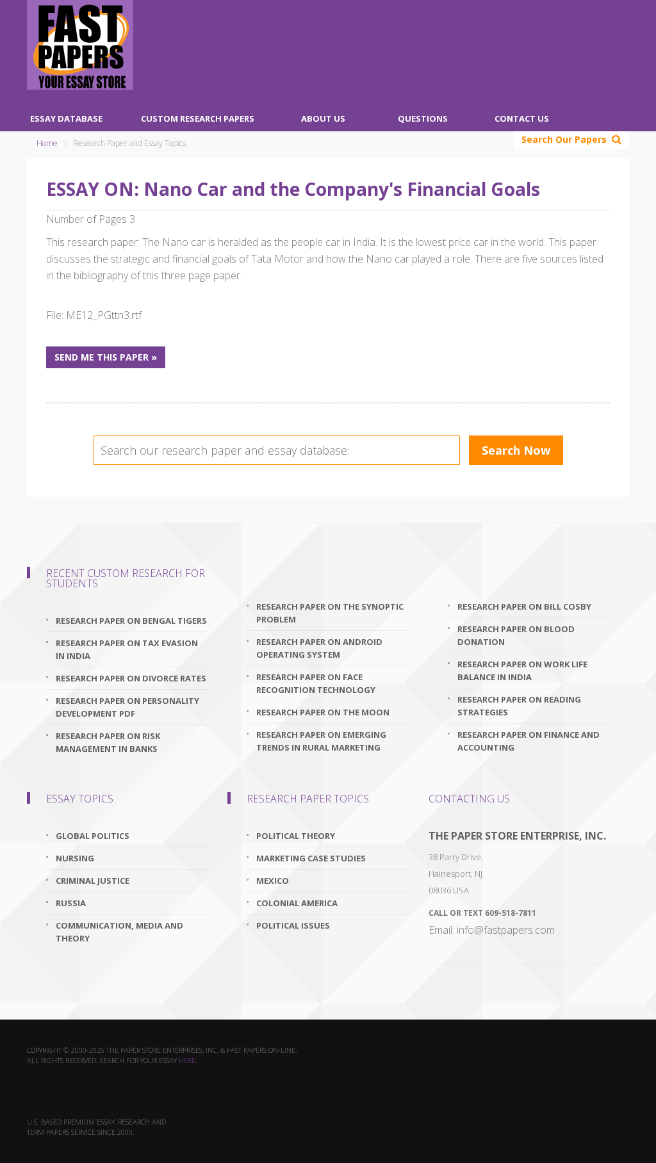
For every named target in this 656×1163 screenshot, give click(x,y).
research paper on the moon (323, 712)
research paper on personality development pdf (127, 707)
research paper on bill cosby (524, 606)
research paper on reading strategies (519, 706)
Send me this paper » (105, 357)
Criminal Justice (92, 880)
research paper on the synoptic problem (330, 613)
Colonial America (297, 903)
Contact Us (522, 118)
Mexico (272, 880)
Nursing (75, 858)
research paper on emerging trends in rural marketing (321, 741)
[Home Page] (80, 45)
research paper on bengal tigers (131, 620)
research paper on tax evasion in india (127, 649)
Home (47, 143)
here (187, 1060)
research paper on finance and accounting (528, 741)
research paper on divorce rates (131, 678)
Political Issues (293, 925)
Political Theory (295, 836)
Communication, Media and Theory (119, 932)
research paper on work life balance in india (522, 670)
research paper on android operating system (319, 648)
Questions (423, 118)
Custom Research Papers (197, 118)
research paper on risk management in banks (108, 742)
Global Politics (92, 836)
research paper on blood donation (516, 635)
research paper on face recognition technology (315, 683)
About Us (323, 118)
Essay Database (66, 118)
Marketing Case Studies (311, 858)
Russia (71, 903)
